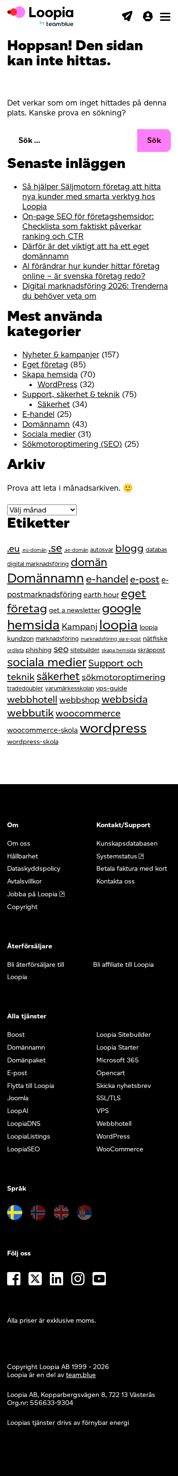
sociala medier (46, 661)
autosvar (101, 549)
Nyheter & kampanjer (60, 354)
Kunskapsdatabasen (127, 844)
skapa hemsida (119, 650)
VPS (102, 1111)
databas (156, 549)
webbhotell (32, 699)
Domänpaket (26, 1060)
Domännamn (46, 424)
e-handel (107, 578)
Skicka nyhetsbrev (123, 1086)
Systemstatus (116, 856)
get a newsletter (74, 610)
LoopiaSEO (23, 1149)
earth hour (101, 594)
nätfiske (155, 638)
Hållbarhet (22, 856)
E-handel (38, 414)
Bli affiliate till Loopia (123, 965)
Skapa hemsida (50, 374)
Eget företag (45, 364)
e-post (144, 579)
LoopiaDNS (23, 1124)
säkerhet (58, 676)
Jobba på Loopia (32, 894)
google (121, 608)
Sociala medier (48, 434)
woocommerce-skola (42, 729)
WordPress (57, 384)
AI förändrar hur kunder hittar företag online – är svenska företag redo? (90, 271)
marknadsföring (57, 638)
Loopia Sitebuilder (123, 1035)
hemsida (33, 624)
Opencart (110, 1073)
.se (55, 548)
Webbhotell (113, 1124)
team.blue (81, 1375)
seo (61, 648)
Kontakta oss (115, 881)
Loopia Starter (117, 1047)
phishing (39, 649)
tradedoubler (25, 688)
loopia (118, 624)
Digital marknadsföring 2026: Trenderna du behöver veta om (95, 291)
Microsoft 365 (117, 1060)
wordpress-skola (32, 741)
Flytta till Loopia (30, 1086)
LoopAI (17, 1111)
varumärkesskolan (69, 688)
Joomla (17, 1098)
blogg (129, 548)
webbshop (79, 700)
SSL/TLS (108, 1098)
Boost (16, 1035)
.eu (13, 548)
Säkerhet (53, 404)
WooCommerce (119, 1149)
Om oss (18, 844)
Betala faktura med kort (131, 869)
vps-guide (111, 688)
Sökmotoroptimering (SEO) (72, 444)
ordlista (15, 650)
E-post (17, 1073)
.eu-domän (34, 550)
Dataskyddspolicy (33, 869)
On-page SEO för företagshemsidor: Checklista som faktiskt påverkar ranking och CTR (88, 226)
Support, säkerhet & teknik (71, 394)
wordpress (113, 727)
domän (89, 562)
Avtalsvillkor (24, 881)
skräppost (151, 650)
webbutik (30, 712)
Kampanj (79, 626)
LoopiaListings (28, 1136)
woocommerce (88, 713)
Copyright (22, 907)
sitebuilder (85, 650)
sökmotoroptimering (123, 677)
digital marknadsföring (38, 563)
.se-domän (76, 550)
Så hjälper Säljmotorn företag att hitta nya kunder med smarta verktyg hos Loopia (91, 196)
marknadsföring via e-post (111, 639)
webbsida (125, 699)
